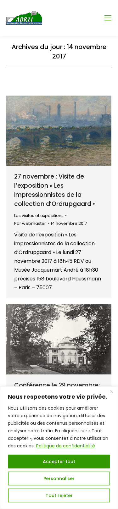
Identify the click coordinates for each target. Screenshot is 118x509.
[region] (59, 447)
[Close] (111, 392)
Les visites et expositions (39, 216)
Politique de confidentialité (65, 446)
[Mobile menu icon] (108, 18)
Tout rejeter (59, 495)
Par (30, 223)
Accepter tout (59, 461)
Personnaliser (59, 478)
